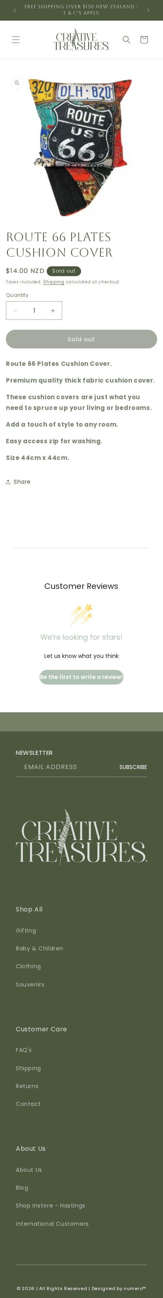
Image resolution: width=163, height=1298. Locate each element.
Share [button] (22, 482)
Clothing (28, 966)
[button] (16, 39)
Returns (27, 1086)
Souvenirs (30, 984)
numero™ (135, 1288)
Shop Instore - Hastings (50, 1206)
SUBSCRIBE (133, 767)
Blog (22, 1188)
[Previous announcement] (14, 10)
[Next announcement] (148, 10)
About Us (29, 1170)
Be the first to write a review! (81, 677)
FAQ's (24, 1050)
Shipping (53, 282)
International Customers (52, 1224)
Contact (28, 1104)
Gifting (26, 931)
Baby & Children (39, 948)
